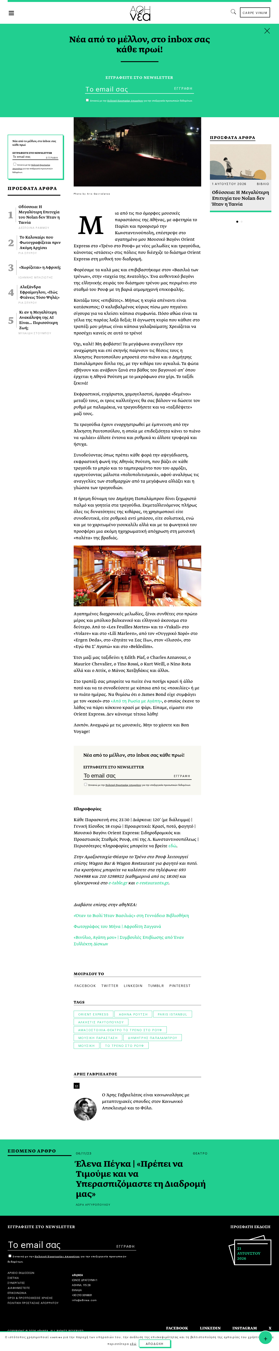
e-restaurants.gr (152, 883)
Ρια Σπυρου (28, 253)
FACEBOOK (177, 1328)
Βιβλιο (263, 183)
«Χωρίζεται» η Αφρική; (40, 267)
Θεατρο (200, 1153)
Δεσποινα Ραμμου (34, 227)
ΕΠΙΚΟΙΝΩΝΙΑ (17, 1292)
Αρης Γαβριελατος (95, 1074)
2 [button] (242, 222)
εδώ (172, 846)
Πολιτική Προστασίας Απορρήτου (123, 785)
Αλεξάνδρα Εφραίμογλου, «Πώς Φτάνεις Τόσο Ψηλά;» (40, 292)
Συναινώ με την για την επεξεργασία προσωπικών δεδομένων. (32, 169)
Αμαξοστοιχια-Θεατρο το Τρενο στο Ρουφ (120, 1029)
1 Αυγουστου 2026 (229, 183)
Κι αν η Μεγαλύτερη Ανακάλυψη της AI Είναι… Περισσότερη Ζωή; (38, 320)
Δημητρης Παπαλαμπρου (152, 1037)
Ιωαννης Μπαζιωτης (36, 277)
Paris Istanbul (172, 1014)
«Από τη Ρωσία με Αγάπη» (136, 701)
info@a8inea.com (84, 1300)
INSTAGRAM (244, 1328)
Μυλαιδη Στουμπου (35, 333)
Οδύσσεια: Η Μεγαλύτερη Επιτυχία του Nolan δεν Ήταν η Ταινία (39, 214)
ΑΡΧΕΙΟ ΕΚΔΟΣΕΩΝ (21, 1272)
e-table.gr (117, 883)
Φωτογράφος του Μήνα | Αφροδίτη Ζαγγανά (117, 926)
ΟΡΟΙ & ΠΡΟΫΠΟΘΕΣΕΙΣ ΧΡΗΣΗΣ (30, 1297)
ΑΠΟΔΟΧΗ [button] (155, 1343)
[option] (241, 178)
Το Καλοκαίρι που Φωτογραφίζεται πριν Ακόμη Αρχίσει (40, 243)
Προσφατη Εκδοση (250, 1227)
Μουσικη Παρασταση (98, 1037)
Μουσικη (86, 1045)
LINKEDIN (210, 1328)
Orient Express (93, 1014)
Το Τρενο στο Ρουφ (124, 1045)
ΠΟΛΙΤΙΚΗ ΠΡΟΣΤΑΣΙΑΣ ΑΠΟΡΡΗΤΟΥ (33, 1302)
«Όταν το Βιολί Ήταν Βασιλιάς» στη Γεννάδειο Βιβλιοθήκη (131, 916)
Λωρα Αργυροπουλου (93, 1204)
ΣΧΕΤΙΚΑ (13, 1277)
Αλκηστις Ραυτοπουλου (101, 1021)
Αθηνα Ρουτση (133, 1014)
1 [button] (237, 222)
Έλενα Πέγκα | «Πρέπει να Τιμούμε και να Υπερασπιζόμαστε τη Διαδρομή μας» (141, 1179)
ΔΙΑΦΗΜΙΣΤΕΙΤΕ (19, 1287)
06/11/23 (84, 1153)
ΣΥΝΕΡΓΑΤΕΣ (16, 1282)
